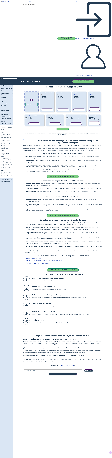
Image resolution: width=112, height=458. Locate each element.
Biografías (3, 132)
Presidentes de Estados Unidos (6, 160)
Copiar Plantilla (47, 95)
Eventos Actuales (5, 139)
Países (2, 156)
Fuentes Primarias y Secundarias (5, 141)
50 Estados (3, 126)
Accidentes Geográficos (6, 127)
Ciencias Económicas (5, 134)
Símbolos (3, 169)
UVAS (2, 170)
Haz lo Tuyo (62, 128)
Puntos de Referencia (6, 162)
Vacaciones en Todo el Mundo (6, 173)
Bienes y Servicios (5, 130)
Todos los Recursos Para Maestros (10, 78)
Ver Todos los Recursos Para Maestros (62, 373)
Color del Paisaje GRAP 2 (52, 115)
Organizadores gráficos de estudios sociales (37, 263)
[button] (32, 2)
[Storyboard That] (5, 1)
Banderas (3, 129)
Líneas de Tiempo (5, 148)
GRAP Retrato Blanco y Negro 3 (78, 93)
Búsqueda (88, 370)
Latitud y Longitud (5, 147)
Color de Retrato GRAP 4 (62, 92)
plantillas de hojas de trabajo (66, 365)
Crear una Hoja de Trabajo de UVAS (83, 81)
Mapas (2, 150)
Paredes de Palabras (5, 158)
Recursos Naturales (5, 167)
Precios (40, 2)
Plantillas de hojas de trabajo (33, 258)
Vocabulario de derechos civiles (34, 261)
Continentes (4, 135)
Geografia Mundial (5, 145)
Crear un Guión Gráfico (29, 4)
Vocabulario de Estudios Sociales (6, 176)
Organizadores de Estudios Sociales (5, 154)
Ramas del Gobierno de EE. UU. (6, 165)
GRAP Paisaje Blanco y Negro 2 (94, 116)
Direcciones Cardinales (6, 137)
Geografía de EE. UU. (6, 143)
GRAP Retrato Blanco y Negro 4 (94, 93)
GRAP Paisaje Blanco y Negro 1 (73, 115)
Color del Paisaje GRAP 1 (31, 115)
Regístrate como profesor (87, 38)
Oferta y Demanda (5, 151)
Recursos (25, 2)
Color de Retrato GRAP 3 (47, 92)
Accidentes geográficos (32, 265)
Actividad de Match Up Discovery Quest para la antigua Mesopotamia (44, 260)
